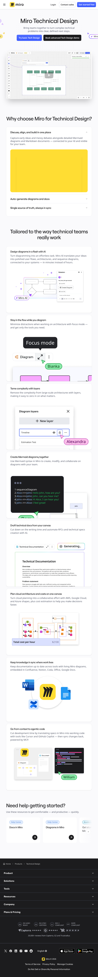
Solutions (9, 880)
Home (8, 864)
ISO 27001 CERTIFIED (42, 924)
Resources (9, 896)
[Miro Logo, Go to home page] (17, 4)
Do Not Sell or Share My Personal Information (49, 969)
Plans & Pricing (12, 912)
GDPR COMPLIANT (75, 924)
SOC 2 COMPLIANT (59, 924)
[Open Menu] (4, 4)
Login (53, 4)
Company (9, 904)
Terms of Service (32, 964)
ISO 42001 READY (26, 924)
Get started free (86, 4)
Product (8, 873)
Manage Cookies (65, 964)
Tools (7, 888)
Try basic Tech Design (29, 37)
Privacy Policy (48, 964)
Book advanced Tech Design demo (62, 37)
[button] (49, 75)
